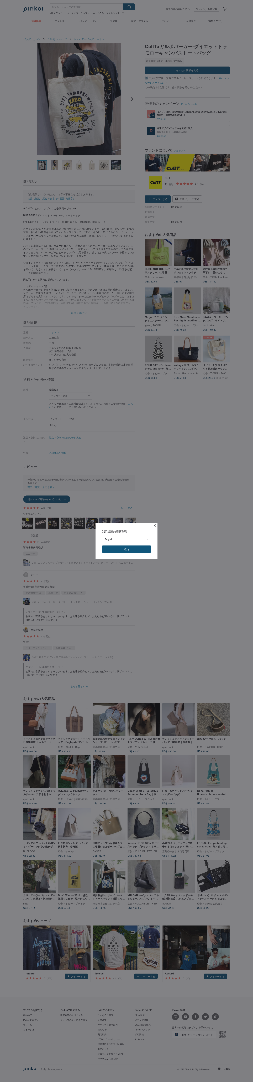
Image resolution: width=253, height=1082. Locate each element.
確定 (126, 549)
